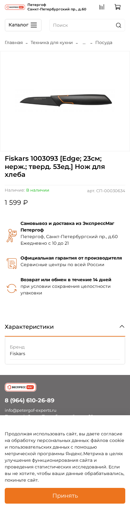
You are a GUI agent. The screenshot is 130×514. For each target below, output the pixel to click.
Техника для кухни (52, 42)
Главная (14, 42)
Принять (65, 495)
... (84, 42)
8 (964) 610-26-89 (29, 400)
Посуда (103, 42)
